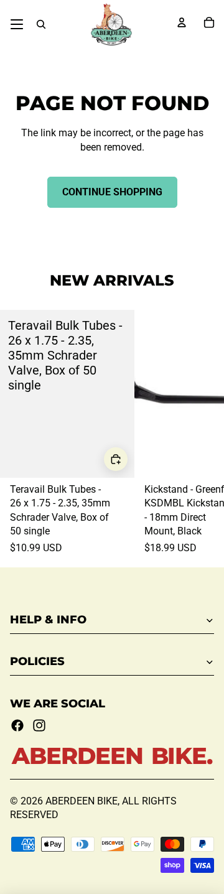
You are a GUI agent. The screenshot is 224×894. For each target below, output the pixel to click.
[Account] (181, 22)
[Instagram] (39, 725)
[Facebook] (17, 725)
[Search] (41, 24)
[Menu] (17, 24)
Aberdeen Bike (81, 801)
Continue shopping (112, 192)
